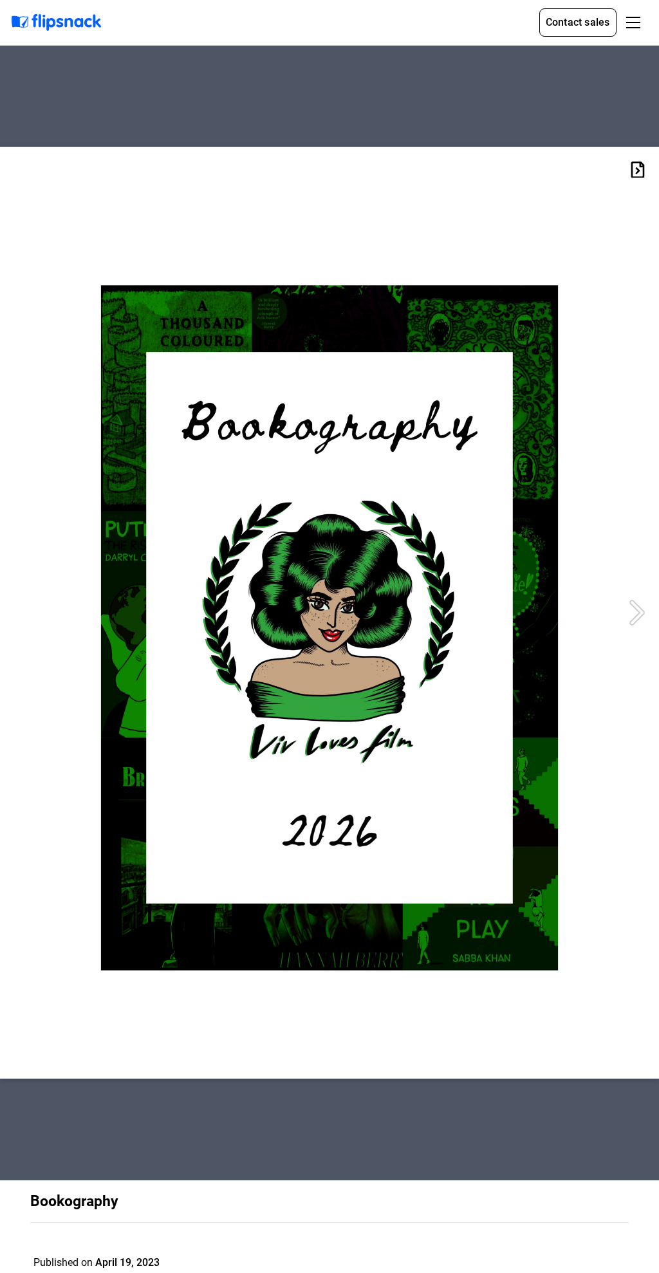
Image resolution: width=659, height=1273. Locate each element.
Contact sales (578, 22)
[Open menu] (633, 22)
